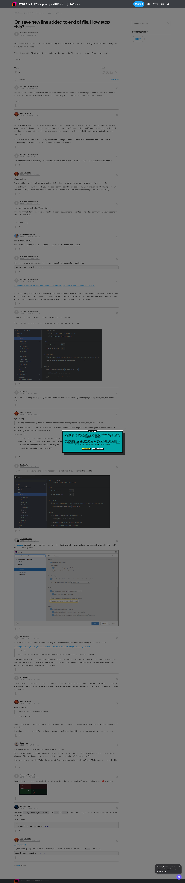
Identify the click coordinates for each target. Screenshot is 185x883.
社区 (148, 4)
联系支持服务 (139, 4)
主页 (22, 4)
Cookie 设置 (98, 448)
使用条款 (76, 443)
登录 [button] (162, 4)
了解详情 (97, 438)
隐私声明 (70, 443)
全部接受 (86, 448)
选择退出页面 (93, 444)
